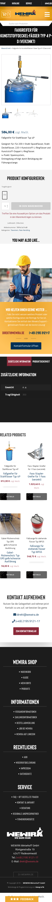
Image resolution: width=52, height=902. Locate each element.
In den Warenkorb (31, 206)
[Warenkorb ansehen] (6, 14)
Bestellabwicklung (26, 722)
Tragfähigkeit (6, 186)
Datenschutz (26, 773)
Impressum (26, 768)
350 (4, 194)
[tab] (19, 361)
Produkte (25, 688)
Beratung (25, 808)
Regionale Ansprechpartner (26, 813)
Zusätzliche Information (19, 361)
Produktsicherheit (41, 361)
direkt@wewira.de (13, 333)
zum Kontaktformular (26, 631)
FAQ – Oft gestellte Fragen (25, 797)
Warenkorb (26, 671)
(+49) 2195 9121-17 (39, 333)
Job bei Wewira (25, 728)
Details (10, 496)
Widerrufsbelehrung (26, 762)
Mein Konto (26, 683)
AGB (25, 757)
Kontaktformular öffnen (26, 346)
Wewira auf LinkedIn (25, 734)
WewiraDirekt (6, 48)
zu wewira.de (25, 874)
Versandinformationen (25, 711)
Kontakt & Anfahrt (26, 802)
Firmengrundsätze (25, 819)
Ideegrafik (39, 887)
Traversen (14, 230)
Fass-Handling (24, 230)
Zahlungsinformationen (26, 717)
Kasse (25, 677)
